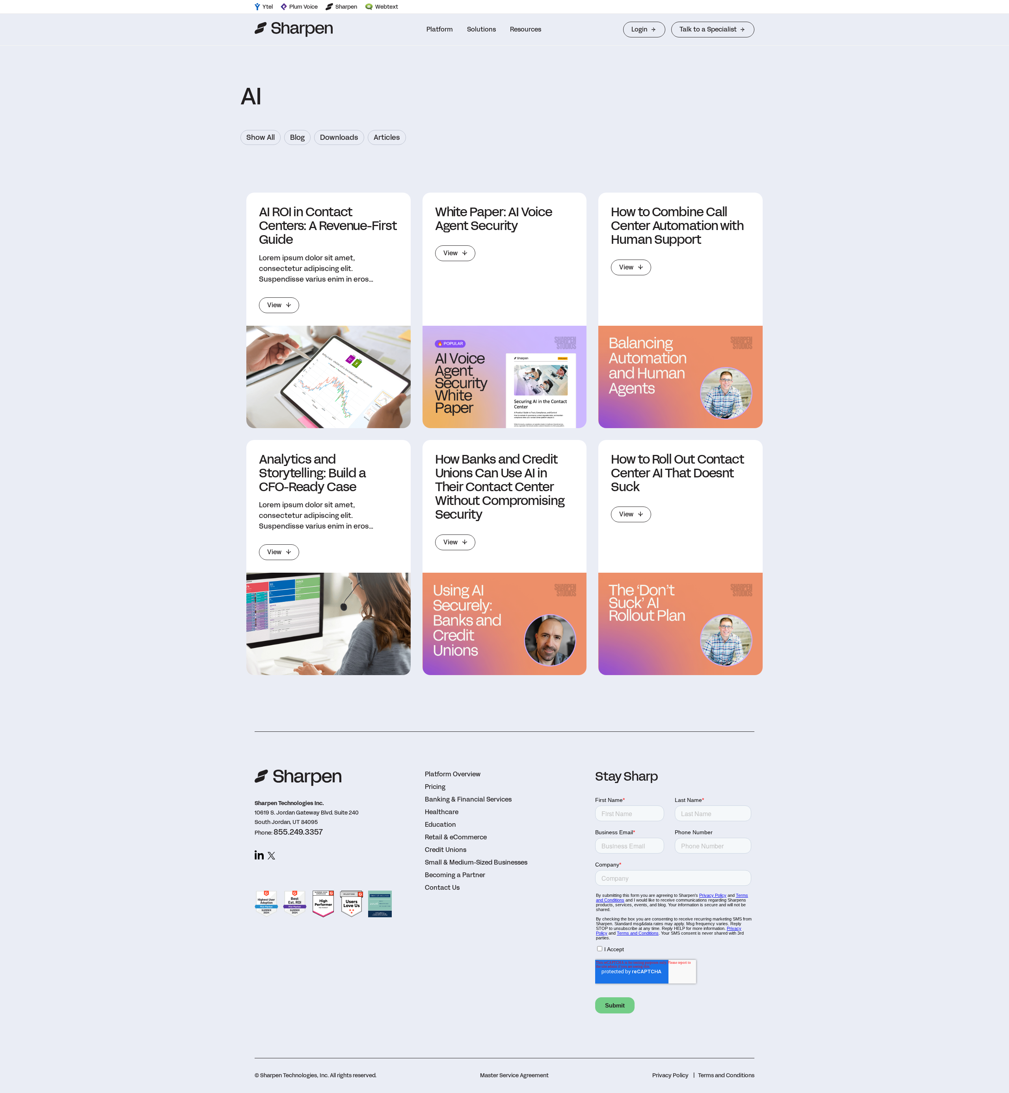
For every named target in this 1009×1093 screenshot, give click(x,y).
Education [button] (440, 824)
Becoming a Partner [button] (455, 875)
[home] (294, 29)
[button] (439, 29)
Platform (439, 29)
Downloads (339, 137)
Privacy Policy (670, 1075)
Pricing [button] (435, 786)
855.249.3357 (298, 831)
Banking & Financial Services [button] (468, 799)
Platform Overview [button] (452, 774)
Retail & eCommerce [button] (456, 837)
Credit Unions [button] (445, 849)
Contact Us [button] (442, 887)
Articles (387, 137)
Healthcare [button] (441, 812)
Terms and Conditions (726, 1075)
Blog (297, 137)
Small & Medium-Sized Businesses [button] (476, 862)
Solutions (481, 29)
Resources (525, 29)
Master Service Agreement (514, 1075)
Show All (260, 137)
